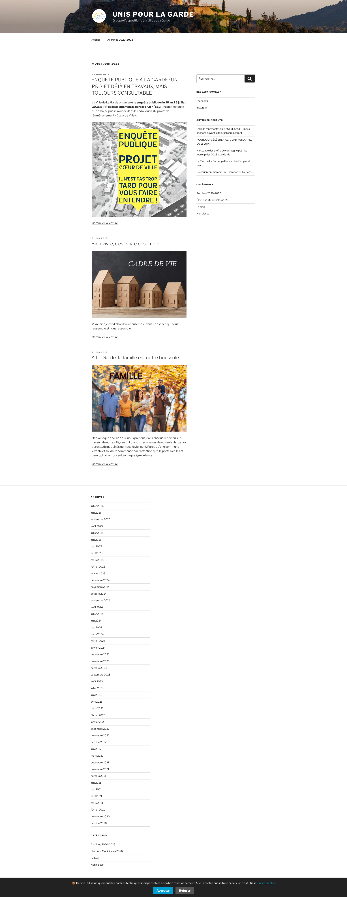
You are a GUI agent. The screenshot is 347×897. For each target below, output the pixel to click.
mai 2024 (96, 627)
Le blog (200, 206)
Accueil (95, 39)
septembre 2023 (100, 674)
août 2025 (97, 526)
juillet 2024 (97, 613)
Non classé (202, 213)
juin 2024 (96, 620)
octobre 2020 (99, 823)
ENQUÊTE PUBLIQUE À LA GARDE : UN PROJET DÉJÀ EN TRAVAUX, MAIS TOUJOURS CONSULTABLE (134, 86)
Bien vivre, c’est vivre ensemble (125, 243)
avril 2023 (96, 701)
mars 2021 (97, 802)
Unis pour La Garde (153, 14)
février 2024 (98, 640)
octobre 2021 (98, 775)
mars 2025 (97, 559)
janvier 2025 (98, 573)
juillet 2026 (97, 505)
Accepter (163, 890)
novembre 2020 (100, 816)
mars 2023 (97, 708)
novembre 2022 (100, 735)
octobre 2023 (99, 667)
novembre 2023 (100, 661)
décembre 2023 (100, 654)
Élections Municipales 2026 (212, 199)
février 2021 (98, 809)
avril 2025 (96, 553)
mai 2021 (96, 789)
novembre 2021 (100, 769)
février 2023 (98, 715)
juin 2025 (96, 539)
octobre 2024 (99, 593)
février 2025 (98, 566)
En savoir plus (266, 883)
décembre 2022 (100, 728)
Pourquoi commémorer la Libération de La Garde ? (225, 171)
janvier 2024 (98, 647)
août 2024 (97, 607)
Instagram (202, 107)
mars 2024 (97, 634)
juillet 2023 (97, 688)
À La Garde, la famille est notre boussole (135, 357)
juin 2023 (96, 694)
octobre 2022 (98, 742)
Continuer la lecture (105, 223)
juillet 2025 (97, 532)
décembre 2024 (100, 580)
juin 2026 (96, 512)
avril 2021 (96, 796)
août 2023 (97, 681)
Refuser (184, 890)
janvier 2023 (98, 721)
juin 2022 (96, 748)
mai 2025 (96, 546)
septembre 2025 (100, 519)
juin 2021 (96, 782)
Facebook (202, 100)
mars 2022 (97, 755)
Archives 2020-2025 (120, 39)
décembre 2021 (100, 762)
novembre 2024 (100, 586)
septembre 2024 (100, 600)
